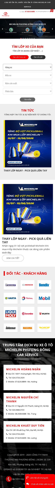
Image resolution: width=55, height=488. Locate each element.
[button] (21, 38)
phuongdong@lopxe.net (43, 11)
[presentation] (4, 147)
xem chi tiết (12, 258)
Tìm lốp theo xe (19, 57)
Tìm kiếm (27, 99)
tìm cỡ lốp (38, 57)
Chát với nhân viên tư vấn (42, 484)
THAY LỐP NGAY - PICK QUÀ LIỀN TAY (25, 170)
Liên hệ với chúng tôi (39, 478)
